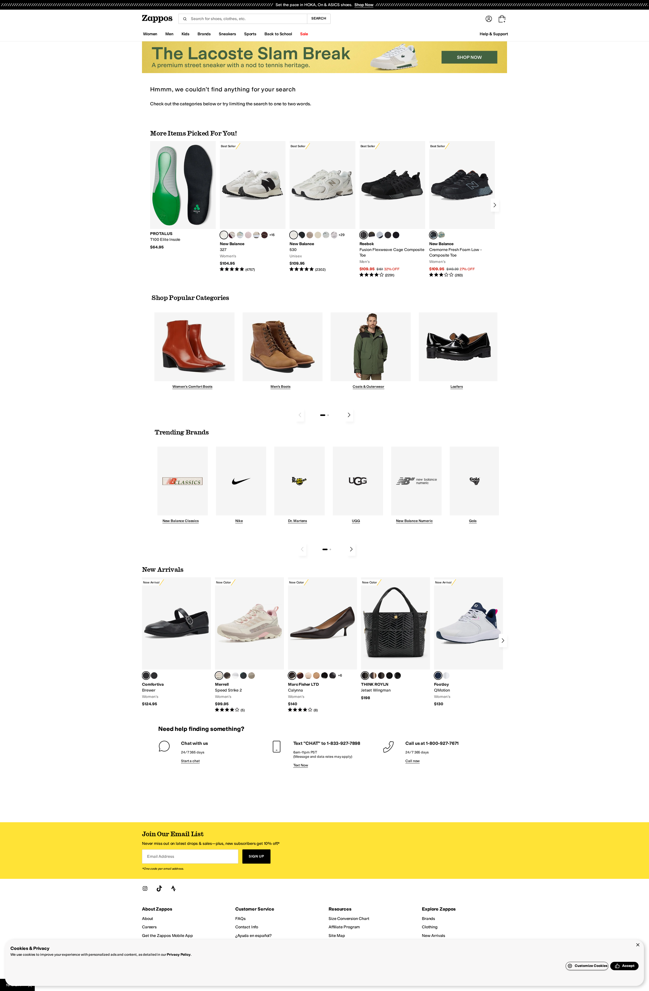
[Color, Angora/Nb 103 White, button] (240, 235)
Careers (149, 927)
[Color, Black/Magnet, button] (302, 235)
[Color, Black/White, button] (396, 235)
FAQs (240, 918)
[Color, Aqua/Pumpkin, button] (441, 235)
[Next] (495, 205)
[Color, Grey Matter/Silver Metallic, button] (326, 235)
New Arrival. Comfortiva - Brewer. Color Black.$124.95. (176, 642)
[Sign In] (489, 19)
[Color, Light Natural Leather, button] (308, 675)
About (147, 918)
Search (318, 18)
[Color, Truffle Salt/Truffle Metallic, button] (334, 235)
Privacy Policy (178, 954)
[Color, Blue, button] (388, 235)
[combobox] (242, 19)
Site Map (337, 935)
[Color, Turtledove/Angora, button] (318, 235)
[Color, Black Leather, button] (333, 675)
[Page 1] (322, 415)
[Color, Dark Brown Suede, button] (300, 675)
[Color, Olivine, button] (227, 675)
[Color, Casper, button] (235, 675)
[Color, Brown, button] (372, 235)
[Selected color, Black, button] (146, 675)
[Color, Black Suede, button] (324, 675)
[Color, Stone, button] (251, 675)
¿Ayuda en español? (253, 935)
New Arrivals (433, 935)
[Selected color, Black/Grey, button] (363, 235)
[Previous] (300, 415)
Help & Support (494, 33)
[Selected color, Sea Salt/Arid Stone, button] (294, 235)
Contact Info (246, 927)
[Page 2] (328, 415)
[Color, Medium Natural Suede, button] (316, 675)
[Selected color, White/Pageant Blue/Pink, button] (438, 675)
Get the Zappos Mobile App (167, 935)
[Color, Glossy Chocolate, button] (381, 675)
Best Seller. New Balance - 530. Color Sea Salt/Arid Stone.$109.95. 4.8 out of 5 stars (322, 206)
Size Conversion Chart (349, 918)
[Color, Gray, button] (380, 235)
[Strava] (173, 888)
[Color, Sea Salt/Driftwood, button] (310, 235)
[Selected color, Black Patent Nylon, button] (365, 675)
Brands (428, 918)
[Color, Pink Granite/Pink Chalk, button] (248, 235)
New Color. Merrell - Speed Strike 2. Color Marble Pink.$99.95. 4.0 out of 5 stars (249, 645)
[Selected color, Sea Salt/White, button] (224, 235)
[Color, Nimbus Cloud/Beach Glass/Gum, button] (446, 675)
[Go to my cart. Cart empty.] (502, 19)
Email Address (160, 856)
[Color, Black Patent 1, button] (373, 675)
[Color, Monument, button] (243, 675)
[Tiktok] (159, 888)
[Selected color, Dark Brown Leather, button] (292, 675)
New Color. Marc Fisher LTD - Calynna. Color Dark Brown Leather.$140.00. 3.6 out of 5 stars (322, 645)
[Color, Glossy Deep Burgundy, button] (389, 675)
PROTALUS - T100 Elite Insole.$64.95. (183, 195)
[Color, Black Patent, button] (154, 675)
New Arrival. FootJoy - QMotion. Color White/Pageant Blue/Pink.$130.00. (468, 642)
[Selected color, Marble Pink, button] (219, 675)
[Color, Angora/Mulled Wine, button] (232, 235)
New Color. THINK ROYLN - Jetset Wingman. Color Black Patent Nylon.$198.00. (395, 638)
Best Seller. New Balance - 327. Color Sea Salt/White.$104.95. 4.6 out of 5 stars (252, 206)
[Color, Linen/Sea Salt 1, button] (256, 235)
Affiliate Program (344, 927)
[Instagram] (145, 888)
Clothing (430, 927)
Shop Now (363, 4)
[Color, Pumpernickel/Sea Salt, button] (264, 235)
